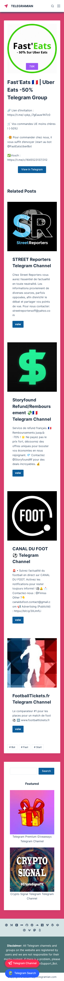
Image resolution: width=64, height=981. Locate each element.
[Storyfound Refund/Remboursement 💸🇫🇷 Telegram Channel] (32, 367)
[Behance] (6, 925)
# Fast (24, 747)
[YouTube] (16, 925)
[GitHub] (27, 925)
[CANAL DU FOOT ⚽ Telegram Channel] (32, 516)
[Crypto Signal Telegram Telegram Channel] (32, 869)
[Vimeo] (47, 925)
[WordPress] (52, 925)
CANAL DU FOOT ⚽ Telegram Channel (30, 555)
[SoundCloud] (37, 925)
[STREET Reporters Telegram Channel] (32, 226)
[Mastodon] (34, 930)
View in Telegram (32, 169)
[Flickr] (21, 925)
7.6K (32, 66)
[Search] (52, 6)
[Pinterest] (32, 925)
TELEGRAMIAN (22, 6)
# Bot (12, 747)
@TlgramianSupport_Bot (41, 963)
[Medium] (11, 925)
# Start (38, 747)
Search (46, 771)
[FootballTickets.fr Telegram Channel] (32, 663)
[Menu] (58, 5)
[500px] (39, 930)
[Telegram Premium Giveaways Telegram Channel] (32, 812)
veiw (19, 325)
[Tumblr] (42, 925)
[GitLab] (29, 930)
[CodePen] (57, 925)
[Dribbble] (24, 930)
